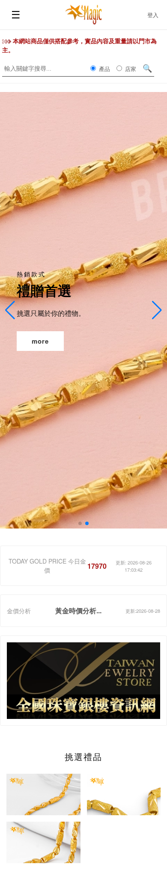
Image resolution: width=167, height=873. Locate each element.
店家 (129, 69)
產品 (103, 69)
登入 (152, 15)
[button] (80, 523)
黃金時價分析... (78, 610)
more (40, 341)
